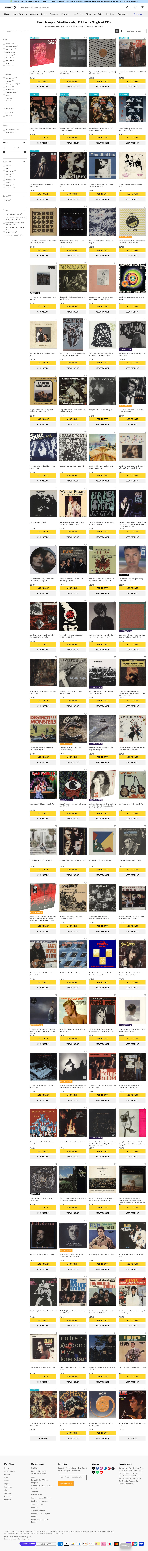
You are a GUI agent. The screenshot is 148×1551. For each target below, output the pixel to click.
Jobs (33, 1477)
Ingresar (138, 14)
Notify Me (43, 1438)
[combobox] (71, 7)
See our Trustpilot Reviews (41, 1498)
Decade (53, 14)
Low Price (77, 14)
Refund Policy (36, 1495)
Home (6, 14)
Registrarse (66, 1484)
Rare (43, 14)
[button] (117, 31)
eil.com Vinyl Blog (38, 1510)
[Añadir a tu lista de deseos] (56, 38)
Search (6, 1531)
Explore (64, 14)
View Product (43, 87)
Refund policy (29, 1531)
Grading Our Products (39, 1501)
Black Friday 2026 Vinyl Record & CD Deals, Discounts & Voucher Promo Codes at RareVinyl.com (81, 1531)
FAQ (62, 1534)
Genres (33, 14)
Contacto (122, 14)
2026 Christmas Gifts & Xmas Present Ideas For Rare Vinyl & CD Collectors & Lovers (31, 1534)
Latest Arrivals (19, 14)
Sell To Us (98, 14)
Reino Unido (45, 1544)
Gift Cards (34, 1492)
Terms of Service (37, 1504)
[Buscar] (127, 7)
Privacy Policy (36, 1507)
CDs (88, 14)
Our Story (110, 14)
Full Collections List (42, 1531)
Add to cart (43, 81)
